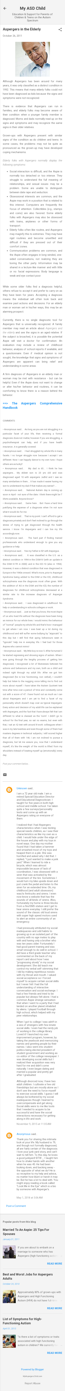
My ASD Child (32, 8)
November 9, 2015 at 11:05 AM (34, 1124)
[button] (60, 29)
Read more (54, 1263)
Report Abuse (32, 1383)
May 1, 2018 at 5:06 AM (30, 1197)
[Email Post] (5, 775)
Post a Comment (16, 1206)
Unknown (22, 788)
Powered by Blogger (32, 1369)
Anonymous (24, 1134)
